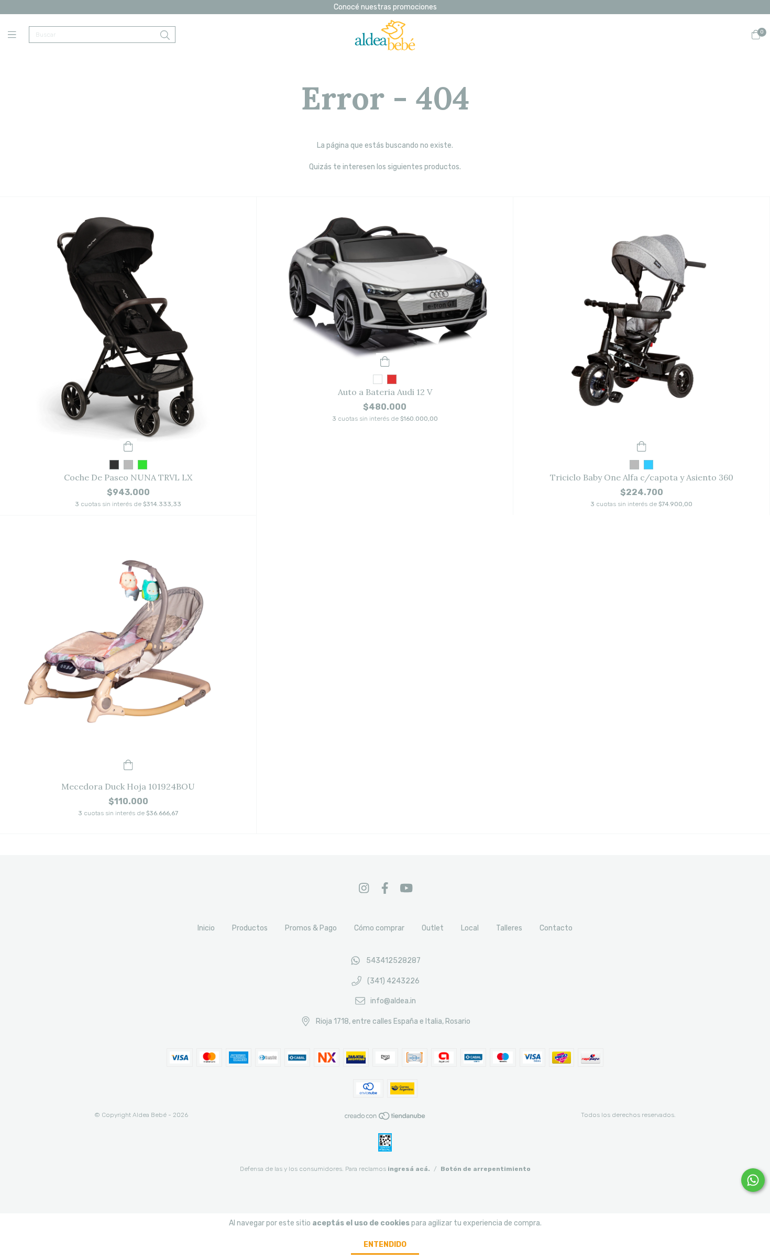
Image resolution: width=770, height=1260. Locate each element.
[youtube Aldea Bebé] (406, 888)
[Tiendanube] (385, 1118)
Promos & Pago (311, 928)
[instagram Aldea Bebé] (364, 888)
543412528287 (393, 960)
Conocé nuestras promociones (385, 7)
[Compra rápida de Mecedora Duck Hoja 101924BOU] (128, 764)
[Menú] (18, 35)
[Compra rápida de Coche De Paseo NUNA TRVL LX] (128, 446)
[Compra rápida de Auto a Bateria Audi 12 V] (385, 360)
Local (470, 928)
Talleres (509, 928)
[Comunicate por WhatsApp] (753, 1180)
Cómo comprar (379, 928)
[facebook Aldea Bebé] (385, 888)
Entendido (385, 1244)
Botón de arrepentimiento (486, 1169)
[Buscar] (165, 35)
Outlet (433, 928)
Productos (250, 928)
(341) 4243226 (393, 981)
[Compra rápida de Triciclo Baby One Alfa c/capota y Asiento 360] (642, 446)
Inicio (206, 928)
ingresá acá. (409, 1169)
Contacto (556, 928)
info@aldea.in (393, 1001)
